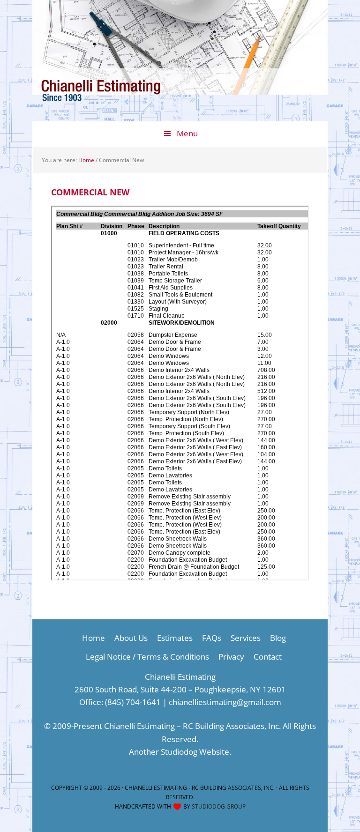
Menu (187, 133)
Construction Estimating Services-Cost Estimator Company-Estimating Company (114, 97)
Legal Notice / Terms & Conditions (147, 656)
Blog (278, 637)
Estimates (175, 637)
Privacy (231, 656)
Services (246, 637)
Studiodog (179, 751)
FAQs (211, 637)
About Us (131, 637)
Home (93, 637)
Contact (268, 656)
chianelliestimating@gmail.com (225, 702)
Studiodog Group (219, 806)
